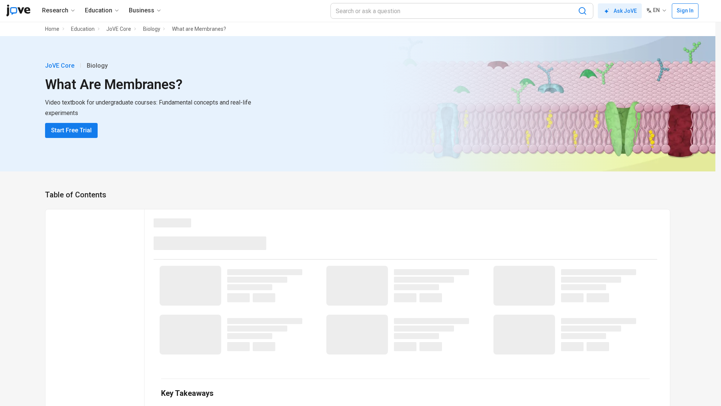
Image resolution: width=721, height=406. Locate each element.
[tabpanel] (405, 315)
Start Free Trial (71, 130)
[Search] (582, 10)
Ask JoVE (625, 11)
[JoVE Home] (18, 11)
